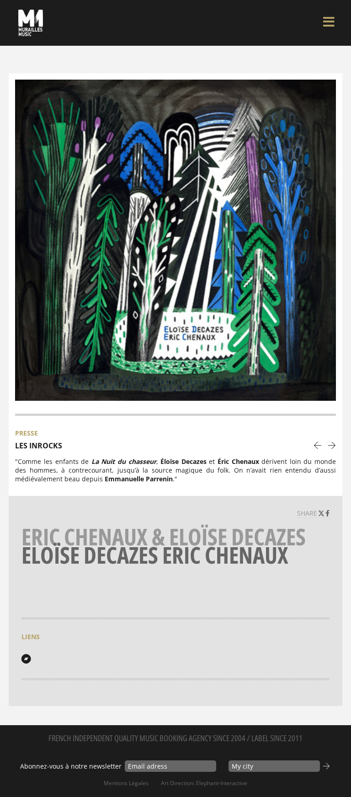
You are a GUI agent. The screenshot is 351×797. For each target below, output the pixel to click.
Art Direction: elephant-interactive (204, 783)
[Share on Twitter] (322, 513)
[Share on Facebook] (327, 513)
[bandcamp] (26, 658)
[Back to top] (334, 771)
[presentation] (318, 445)
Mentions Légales (126, 783)
